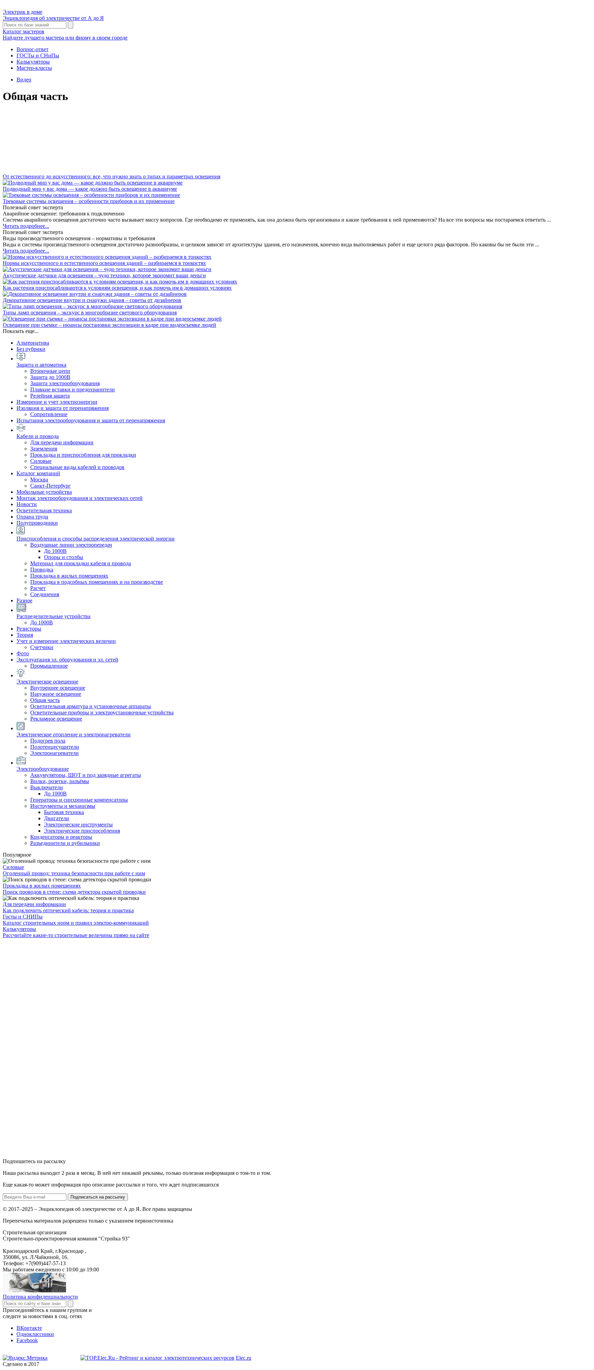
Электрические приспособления (82, 831)
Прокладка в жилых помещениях (69, 576)
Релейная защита (50, 396)
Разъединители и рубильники (65, 843)
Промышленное (49, 666)
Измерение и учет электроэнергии (56, 402)
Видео (23, 79)
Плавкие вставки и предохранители (72, 389)
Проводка (41, 569)
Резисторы (28, 629)
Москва (39, 479)
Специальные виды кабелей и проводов (77, 467)
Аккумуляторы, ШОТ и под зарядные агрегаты (85, 775)
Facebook (27, 1340)
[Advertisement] (54, 1048)
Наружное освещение (55, 694)
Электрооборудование (42, 769)
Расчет (38, 588)
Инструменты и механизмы (62, 806)
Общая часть (45, 700)
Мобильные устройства (44, 492)
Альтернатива (32, 343)
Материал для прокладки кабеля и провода (80, 563)
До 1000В (55, 551)
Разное (24, 600)
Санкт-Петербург (50, 486)
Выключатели (46, 787)
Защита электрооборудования (65, 383)
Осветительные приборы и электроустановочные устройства (102, 712)
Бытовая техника (64, 812)
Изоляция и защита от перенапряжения (62, 408)
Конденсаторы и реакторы (61, 837)
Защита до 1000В (50, 377)
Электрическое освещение (47, 681)
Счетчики (41, 647)
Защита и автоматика (41, 365)
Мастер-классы (34, 68)
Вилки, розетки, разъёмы (59, 781)
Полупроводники (37, 523)
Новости (26, 504)
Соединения (44, 594)
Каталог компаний (38, 473)
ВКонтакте (29, 1328)
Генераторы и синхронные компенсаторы (79, 800)
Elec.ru (243, 1358)
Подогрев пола (47, 741)
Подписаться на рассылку (97, 1197)
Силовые (41, 461)
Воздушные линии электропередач (71, 545)
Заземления (43, 449)
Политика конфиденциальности (40, 1297)
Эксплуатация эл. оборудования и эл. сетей (67, 659)
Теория (24, 635)
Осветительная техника (44, 510)
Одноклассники (35, 1334)
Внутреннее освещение (57, 688)
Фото (22, 653)
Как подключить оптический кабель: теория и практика (68, 910)
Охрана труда (32, 517)
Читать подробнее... (26, 226)
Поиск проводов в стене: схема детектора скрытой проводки (74, 892)
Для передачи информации (62, 442)
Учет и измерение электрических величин (66, 641)
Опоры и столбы (63, 557)
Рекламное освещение (56, 719)
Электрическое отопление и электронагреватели (73, 734)
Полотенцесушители (54, 747)
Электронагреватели (54, 753)
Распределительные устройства (53, 616)
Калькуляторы (33, 62)
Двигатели (56, 818)
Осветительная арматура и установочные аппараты (90, 706)
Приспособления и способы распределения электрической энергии (95, 539)
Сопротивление (48, 414)
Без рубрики (30, 349)
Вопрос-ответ (32, 49)
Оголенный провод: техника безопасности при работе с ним (74, 873)
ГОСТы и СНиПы (37, 55)
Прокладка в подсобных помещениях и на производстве (96, 582)
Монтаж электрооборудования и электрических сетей (79, 498)
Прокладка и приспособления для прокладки (83, 455)
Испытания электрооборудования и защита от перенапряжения (90, 420)
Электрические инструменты (78, 824)
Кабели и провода (37, 436)
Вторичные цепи (50, 371)
